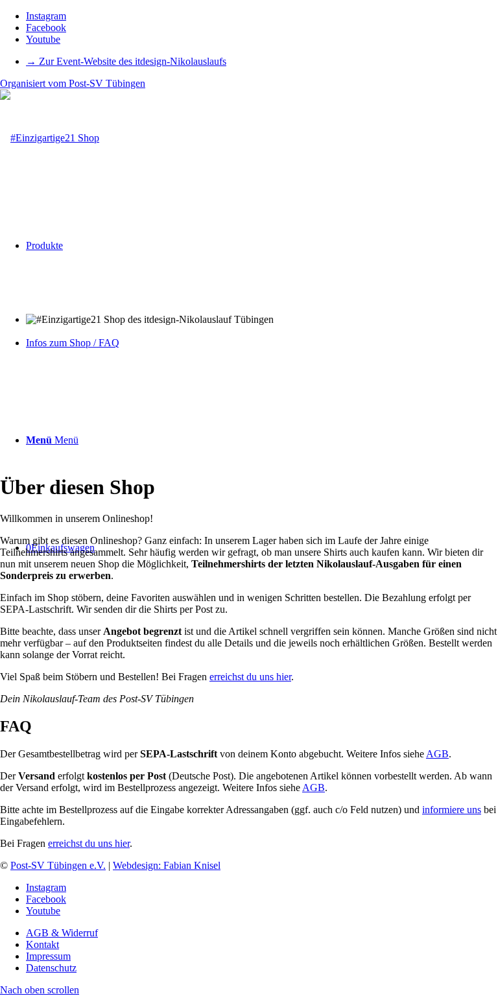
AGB (437, 753)
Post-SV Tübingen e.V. (58, 865)
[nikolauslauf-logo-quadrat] (49, 137)
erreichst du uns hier (250, 676)
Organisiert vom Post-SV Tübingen (72, 83)
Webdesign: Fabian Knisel (166, 865)
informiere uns (451, 809)
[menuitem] (262, 61)
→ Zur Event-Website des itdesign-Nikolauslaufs (126, 61)
